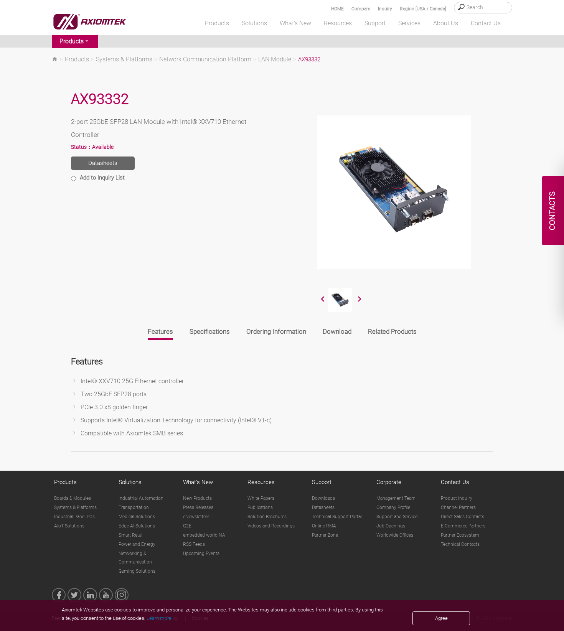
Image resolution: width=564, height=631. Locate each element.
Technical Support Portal (337, 516)
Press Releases (198, 507)
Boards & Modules (72, 498)
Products (71, 41)
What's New (198, 482)
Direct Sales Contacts (462, 516)
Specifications (210, 331)
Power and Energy (137, 544)
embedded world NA (204, 535)
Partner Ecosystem (460, 535)
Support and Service (396, 516)
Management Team (396, 498)
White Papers (260, 498)
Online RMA (324, 526)
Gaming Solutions (137, 571)
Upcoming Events (201, 553)
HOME (337, 9)
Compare (360, 9)
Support (321, 482)
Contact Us (455, 482)
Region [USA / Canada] (423, 9)
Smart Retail (131, 535)
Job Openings (390, 526)
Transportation (134, 507)
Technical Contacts (460, 544)
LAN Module (274, 59)
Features (160, 331)
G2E (187, 526)
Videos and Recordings (271, 526)
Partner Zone (325, 535)
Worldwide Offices (394, 535)
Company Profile (393, 507)
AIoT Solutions (69, 526)
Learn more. (160, 618)
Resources (261, 482)
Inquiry (385, 9)
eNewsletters (196, 516)
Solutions (130, 482)
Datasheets (102, 163)
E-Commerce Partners (463, 526)
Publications (260, 507)
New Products (197, 498)
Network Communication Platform (205, 59)
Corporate (388, 482)
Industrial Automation (141, 498)
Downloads (323, 498)
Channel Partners (458, 507)
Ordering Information (276, 331)
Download (337, 331)
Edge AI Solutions (137, 526)
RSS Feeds (194, 544)
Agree (441, 618)
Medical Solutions (137, 516)
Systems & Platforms (124, 59)
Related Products (392, 331)
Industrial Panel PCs (74, 516)
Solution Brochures (267, 516)
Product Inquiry (456, 498)
